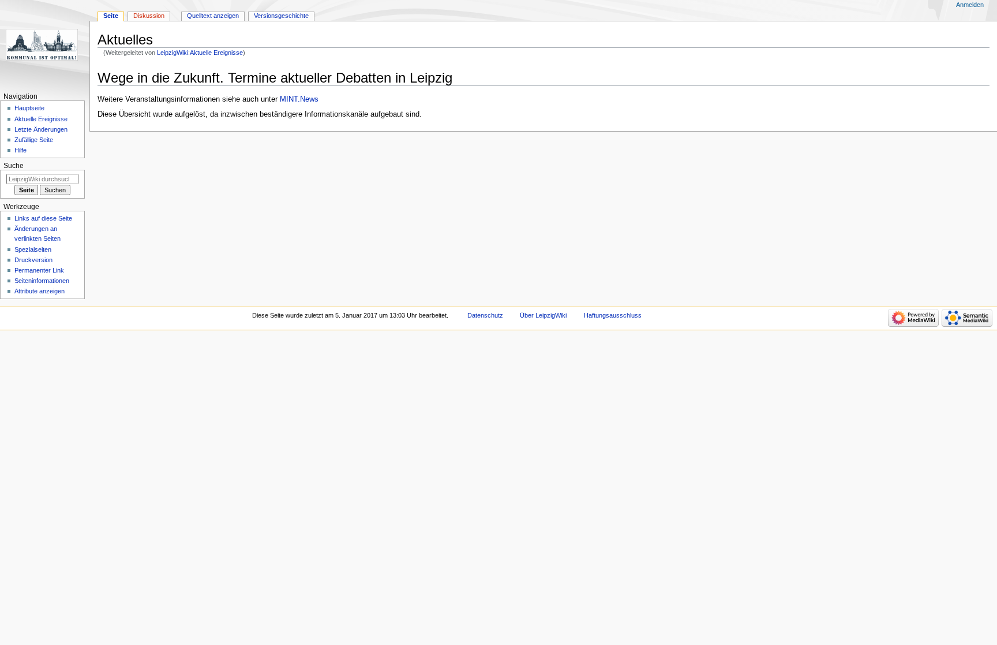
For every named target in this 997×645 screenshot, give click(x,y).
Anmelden (970, 4)
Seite (110, 15)
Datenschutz (485, 315)
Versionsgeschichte (281, 15)
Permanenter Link (39, 270)
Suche (13, 165)
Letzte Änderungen (41, 129)
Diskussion (148, 15)
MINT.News (299, 99)
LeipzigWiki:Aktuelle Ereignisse (200, 52)
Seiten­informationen (41, 280)
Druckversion (33, 259)
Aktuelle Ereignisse (41, 118)
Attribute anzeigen (39, 291)
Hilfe (20, 150)
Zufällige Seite (33, 139)
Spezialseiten (32, 249)
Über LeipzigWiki (543, 315)
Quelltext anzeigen (213, 15)
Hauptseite (29, 108)
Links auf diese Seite (43, 218)
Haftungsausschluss (613, 315)
